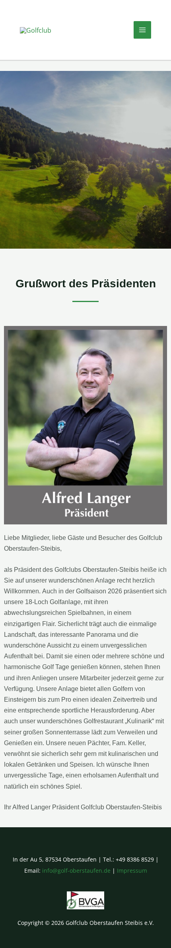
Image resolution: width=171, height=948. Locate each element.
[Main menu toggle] (142, 30)
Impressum (132, 870)
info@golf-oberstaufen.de (76, 870)
